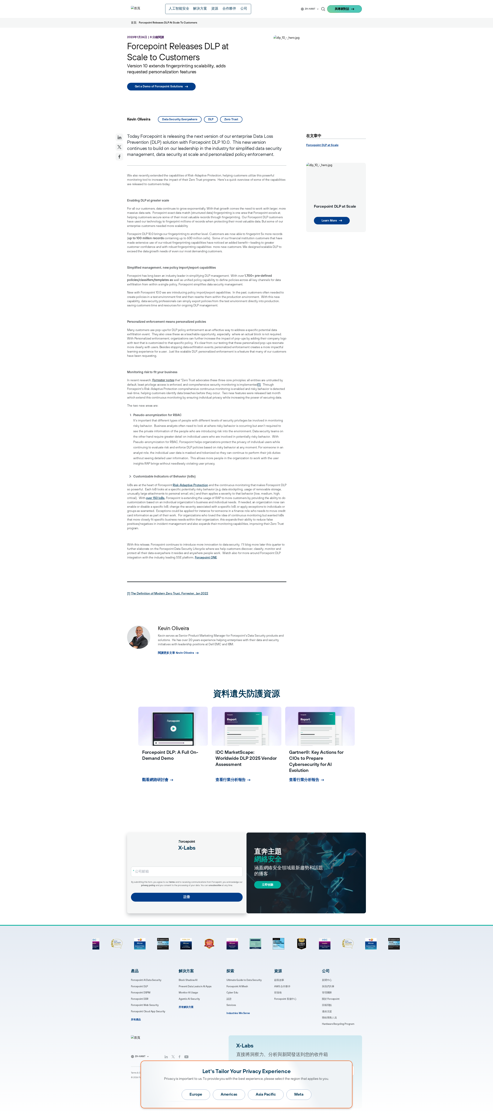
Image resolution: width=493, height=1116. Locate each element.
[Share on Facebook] (119, 157)
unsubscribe (215, 885)
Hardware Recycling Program (338, 1024)
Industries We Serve (238, 1013)
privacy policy (148, 885)
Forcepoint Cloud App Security (148, 1011)
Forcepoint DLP (139, 986)
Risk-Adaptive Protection (190, 485)
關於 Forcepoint (330, 999)
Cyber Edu (232, 992)
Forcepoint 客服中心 (285, 999)
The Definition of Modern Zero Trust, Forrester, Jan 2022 (169, 593)
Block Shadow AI (188, 980)
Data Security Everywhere (179, 119)
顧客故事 (279, 980)
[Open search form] (323, 9)
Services (231, 1005)
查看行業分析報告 (230, 779)
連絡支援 (327, 1011)
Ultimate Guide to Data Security (244, 980)
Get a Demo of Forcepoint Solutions (159, 86)
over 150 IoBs (155, 498)
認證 (228, 999)
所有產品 (136, 1019)
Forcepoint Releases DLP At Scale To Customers (168, 22)
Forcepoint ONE (206, 557)
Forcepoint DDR (139, 999)
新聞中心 (327, 980)
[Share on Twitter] (119, 147)
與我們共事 (328, 986)
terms (172, 882)
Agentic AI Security (189, 999)
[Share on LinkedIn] (119, 137)
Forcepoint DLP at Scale (322, 145)
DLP (211, 119)
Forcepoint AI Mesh (237, 986)
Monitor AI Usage (188, 992)
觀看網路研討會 (155, 779)
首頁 (133, 22)
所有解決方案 (186, 1007)
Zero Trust (231, 119)
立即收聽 (267, 885)
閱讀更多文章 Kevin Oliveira (176, 653)
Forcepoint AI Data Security (146, 980)
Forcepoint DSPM (140, 992)
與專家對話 (342, 9)
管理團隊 (327, 992)
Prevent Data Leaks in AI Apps (195, 986)
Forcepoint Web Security (144, 1005)
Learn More (329, 220)
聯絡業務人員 (329, 1017)
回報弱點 (327, 1005)
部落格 (278, 992)
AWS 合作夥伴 (282, 986)
